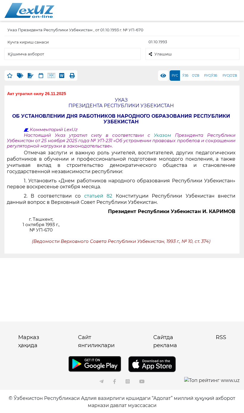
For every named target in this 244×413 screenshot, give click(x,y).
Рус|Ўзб (210, 75)
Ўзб (185, 75)
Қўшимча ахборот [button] (26, 54)
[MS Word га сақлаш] (62, 75)
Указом (164, 135)
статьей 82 (98, 196)
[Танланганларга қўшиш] (9, 75)
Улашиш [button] (163, 54)
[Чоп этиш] (72, 75)
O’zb (195, 75)
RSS (221, 337)
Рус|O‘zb (230, 75)
